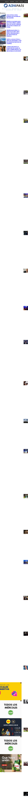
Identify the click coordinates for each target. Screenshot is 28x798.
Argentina (12, 1)
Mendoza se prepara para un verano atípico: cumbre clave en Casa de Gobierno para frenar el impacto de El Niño (13, 24)
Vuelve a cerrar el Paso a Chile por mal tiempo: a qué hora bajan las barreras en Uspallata (13, 41)
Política (21, 1)
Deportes (26, 1)
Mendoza (7, 1)
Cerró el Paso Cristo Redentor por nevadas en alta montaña (13, 16)
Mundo (17, 1)
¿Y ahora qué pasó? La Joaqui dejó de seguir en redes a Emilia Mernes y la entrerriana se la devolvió (13, 49)
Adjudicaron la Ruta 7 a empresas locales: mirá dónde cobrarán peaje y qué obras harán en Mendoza (12, 33)
